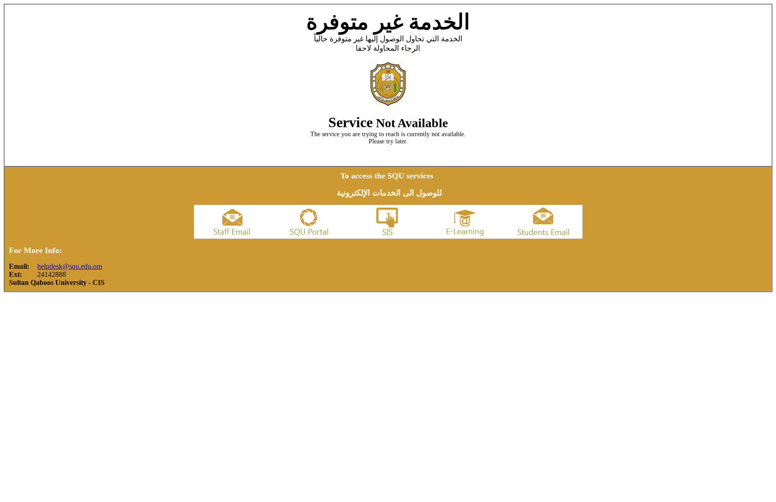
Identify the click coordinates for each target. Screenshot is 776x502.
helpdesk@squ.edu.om (69, 266)
